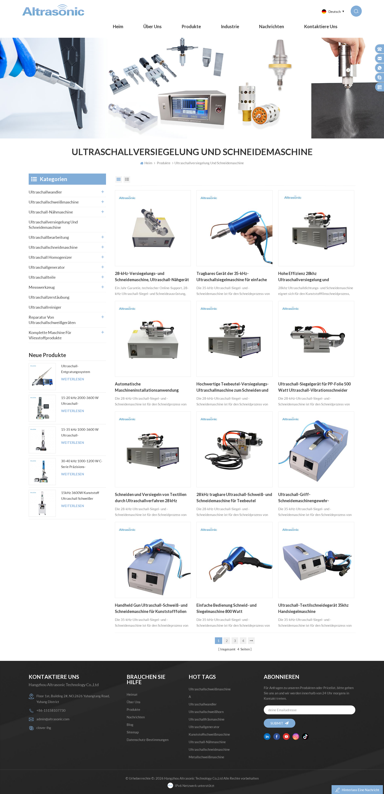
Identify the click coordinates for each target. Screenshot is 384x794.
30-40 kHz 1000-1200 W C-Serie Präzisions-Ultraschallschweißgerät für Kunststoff (81, 464)
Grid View (118, 179)
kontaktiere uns (320, 26)
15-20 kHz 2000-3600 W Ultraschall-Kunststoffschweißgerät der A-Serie (81, 401)
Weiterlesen (72, 379)
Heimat (132, 694)
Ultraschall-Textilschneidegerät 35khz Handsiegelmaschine (313, 608)
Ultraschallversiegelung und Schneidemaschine (53, 224)
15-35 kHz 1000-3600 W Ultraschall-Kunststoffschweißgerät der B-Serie (81, 432)
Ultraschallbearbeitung (49, 237)
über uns (152, 26)
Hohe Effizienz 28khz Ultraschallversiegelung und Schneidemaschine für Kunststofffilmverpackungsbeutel (309, 277)
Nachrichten (271, 26)
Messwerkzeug (42, 287)
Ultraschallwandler (45, 192)
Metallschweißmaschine (206, 757)
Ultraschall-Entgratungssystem (75, 369)
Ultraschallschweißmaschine (54, 201)
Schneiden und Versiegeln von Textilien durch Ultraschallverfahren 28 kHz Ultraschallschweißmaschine (150, 498)
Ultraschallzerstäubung (49, 297)
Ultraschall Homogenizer (50, 257)
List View (127, 179)
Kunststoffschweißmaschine (209, 734)
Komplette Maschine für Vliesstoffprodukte (50, 335)
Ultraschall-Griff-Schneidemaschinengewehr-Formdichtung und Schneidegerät (308, 498)
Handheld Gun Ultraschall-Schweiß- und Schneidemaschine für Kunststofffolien (151, 608)
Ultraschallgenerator (47, 267)
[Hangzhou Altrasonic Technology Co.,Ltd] (53, 10)
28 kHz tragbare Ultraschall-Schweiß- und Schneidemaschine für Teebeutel (234, 497)
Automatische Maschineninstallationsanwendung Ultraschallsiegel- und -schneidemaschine (152, 387)
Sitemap (133, 732)
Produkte (191, 26)
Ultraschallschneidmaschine (53, 247)
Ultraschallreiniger (45, 307)
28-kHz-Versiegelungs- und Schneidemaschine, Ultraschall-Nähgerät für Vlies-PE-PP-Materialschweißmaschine (152, 277)
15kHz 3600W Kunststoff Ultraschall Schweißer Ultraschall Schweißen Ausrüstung (80, 496)
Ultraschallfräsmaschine (206, 719)
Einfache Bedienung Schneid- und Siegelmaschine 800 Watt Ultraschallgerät (226, 608)
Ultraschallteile (42, 277)
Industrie (230, 26)
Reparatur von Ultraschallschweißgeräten (52, 320)
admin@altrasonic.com (52, 719)
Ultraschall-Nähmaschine (51, 211)
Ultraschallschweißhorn (206, 712)
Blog (130, 725)
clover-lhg (43, 728)
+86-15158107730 (51, 710)
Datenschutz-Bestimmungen (147, 740)
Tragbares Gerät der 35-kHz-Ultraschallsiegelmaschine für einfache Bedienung (231, 277)
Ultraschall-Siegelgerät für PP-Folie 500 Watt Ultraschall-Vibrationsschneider (314, 387)
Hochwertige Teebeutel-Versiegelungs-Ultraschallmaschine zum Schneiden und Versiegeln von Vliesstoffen (232, 387)
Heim (118, 26)
